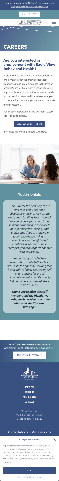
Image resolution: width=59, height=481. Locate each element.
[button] (54, 439)
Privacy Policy (35, 477)
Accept (29, 470)
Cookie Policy (22, 477)
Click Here (41, 132)
